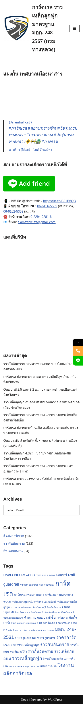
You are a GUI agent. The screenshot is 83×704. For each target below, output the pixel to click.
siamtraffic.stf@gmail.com (37, 222)
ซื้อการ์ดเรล (59, 617)
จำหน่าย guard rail (37, 617)
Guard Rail (65, 575)
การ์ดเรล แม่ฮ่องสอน (21, 607)
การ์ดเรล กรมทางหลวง (29, 595)
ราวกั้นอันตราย (40, 651)
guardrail (11, 584)
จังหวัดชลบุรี (39, 607)
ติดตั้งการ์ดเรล (13, 536)
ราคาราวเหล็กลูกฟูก (25, 645)
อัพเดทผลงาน (13, 551)
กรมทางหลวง (46, 584)
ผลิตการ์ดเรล (47, 623)
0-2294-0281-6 (41, 217)
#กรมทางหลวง (39, 134)
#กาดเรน (50, 141)
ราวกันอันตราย (14, 543)
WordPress (55, 699)
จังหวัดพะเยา (22, 612)
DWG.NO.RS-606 (45, 575)
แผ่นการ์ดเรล (48, 666)
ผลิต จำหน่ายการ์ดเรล (42, 630)
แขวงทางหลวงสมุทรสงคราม (24, 666)
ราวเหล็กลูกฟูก (27, 658)
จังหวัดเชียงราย (52, 612)
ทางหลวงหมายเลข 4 (27, 623)
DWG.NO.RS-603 (19, 575)
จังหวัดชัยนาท (54, 607)
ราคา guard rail (25, 638)
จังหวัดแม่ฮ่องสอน (13, 617)
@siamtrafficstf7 (20, 122)
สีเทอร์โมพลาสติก (53, 658)
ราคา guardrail (46, 638)
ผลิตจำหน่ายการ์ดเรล (19, 630)
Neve (24, 699)
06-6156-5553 (47, 206)
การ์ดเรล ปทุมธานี (22, 601)
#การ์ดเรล (18, 128)
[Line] (78, 361)
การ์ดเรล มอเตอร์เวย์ (44, 602)
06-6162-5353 (13, 211)
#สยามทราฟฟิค (42, 128)
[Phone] (78, 351)
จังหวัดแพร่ (67, 612)
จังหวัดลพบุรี (37, 612)
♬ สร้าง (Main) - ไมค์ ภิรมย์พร (30, 149)
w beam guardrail (29, 584)
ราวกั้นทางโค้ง (18, 651)
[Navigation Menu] (74, 28)
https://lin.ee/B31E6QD (59, 201)
